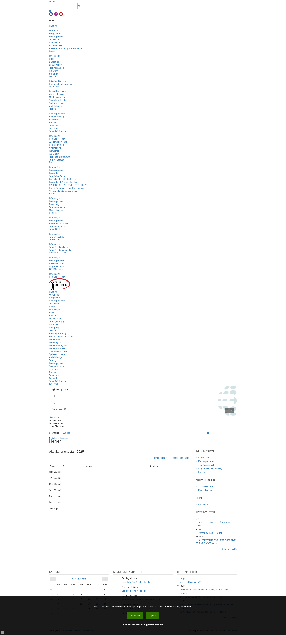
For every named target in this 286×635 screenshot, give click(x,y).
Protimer (53, 122)
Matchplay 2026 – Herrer (210, 532)
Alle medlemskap (57, 94)
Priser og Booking (57, 80)
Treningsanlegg (56, 67)
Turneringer (54, 239)
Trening (52, 108)
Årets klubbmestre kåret (191, 581)
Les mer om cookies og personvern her (143, 624)
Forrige (156, 457)
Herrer (52, 193)
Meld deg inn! (55, 342)
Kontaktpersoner (57, 36)
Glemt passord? (59, 409)
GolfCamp (54, 153)
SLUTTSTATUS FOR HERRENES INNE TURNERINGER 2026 (216, 542)
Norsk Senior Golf (57, 252)
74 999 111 (65, 432)
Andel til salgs (55, 106)
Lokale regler (55, 64)
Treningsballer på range (60, 156)
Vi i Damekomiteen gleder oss (63, 190)
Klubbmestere (55, 45)
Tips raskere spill (206, 464)
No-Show (53, 70)
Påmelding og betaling (59, 223)
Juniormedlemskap (58, 141)
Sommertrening (56, 116)
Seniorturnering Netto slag (134, 590)
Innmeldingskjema (57, 91)
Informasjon (54, 55)
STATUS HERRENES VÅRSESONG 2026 (214, 524)
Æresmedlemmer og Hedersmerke (65, 48)
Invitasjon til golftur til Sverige (63, 178)
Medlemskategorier (58, 345)
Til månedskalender (179, 457)
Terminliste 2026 (57, 176)
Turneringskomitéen (58, 247)
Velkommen (54, 30)
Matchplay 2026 (56, 210)
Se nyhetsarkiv (230, 549)
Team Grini (54, 228)
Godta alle (135, 615)
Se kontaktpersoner (59, 437)
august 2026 (79, 578)
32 (51, 594)
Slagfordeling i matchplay (210, 468)
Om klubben (55, 39)
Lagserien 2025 (56, 266)
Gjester (52, 76)
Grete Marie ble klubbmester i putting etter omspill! (204, 589)
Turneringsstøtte (56, 159)
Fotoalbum (203, 504)
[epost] (208, 432)
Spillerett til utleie (57, 103)
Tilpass (152, 615)
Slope (52, 58)
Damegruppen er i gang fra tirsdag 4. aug (68, 187)
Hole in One (54, 42)
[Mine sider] (50, 10)
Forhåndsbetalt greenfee (61, 83)
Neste (164, 457)
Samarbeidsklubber (58, 100)
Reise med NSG (56, 263)
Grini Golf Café (56, 268)
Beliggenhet (54, 33)
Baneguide (54, 61)
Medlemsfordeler (57, 97)
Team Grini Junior (57, 131)
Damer (52, 162)
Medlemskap (55, 86)
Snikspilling (54, 73)
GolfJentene (55, 150)
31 (51, 589)
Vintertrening (55, 119)
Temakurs (54, 125)
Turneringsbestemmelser (61, 250)
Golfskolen (54, 128)
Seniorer (53, 212)
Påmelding (54, 173)
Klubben (53, 25)
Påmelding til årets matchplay (63, 181)
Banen (52, 50)
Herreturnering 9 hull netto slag (136, 581)
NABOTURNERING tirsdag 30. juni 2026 (68, 184)
